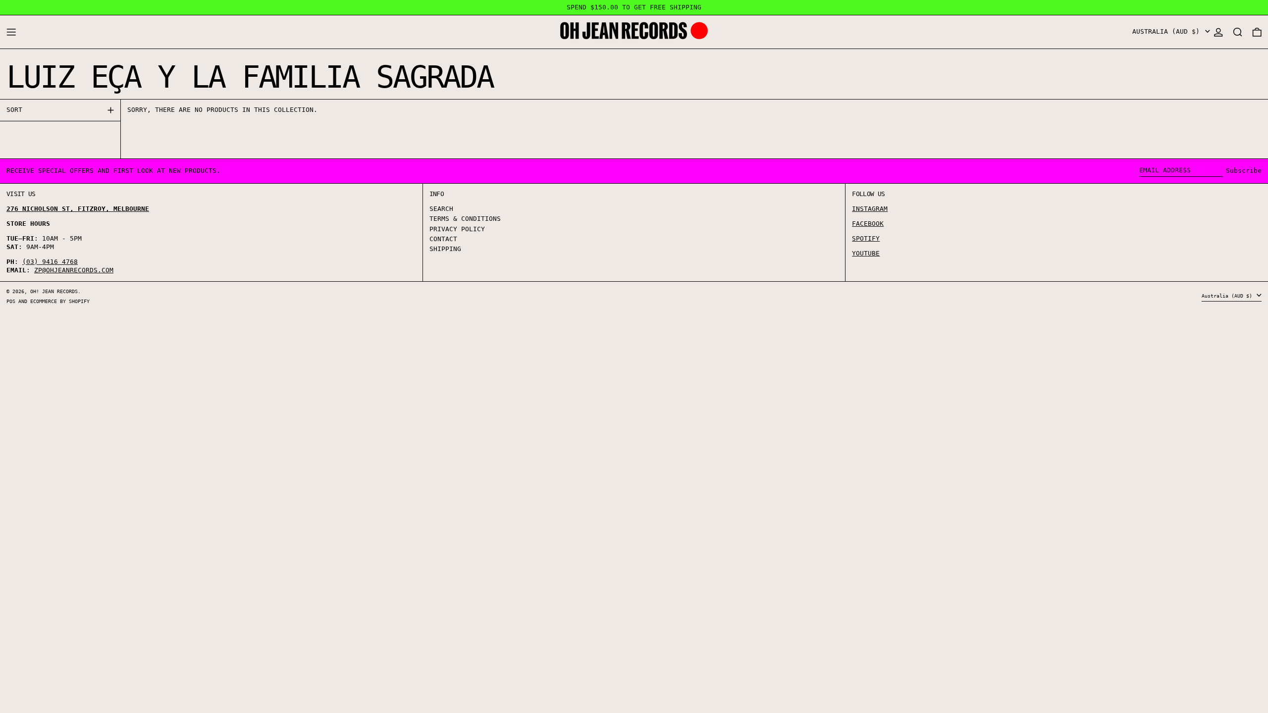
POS (10, 301)
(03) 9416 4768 (50, 261)
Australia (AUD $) (1168, 31)
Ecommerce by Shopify (60, 301)
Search (441, 208)
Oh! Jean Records (54, 291)
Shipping (445, 249)
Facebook (868, 223)
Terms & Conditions (465, 218)
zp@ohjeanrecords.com (73, 270)
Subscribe (1244, 170)
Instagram (870, 208)
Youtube (866, 253)
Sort (14, 109)
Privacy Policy (457, 229)
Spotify (866, 238)
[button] (1238, 32)
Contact (443, 239)
